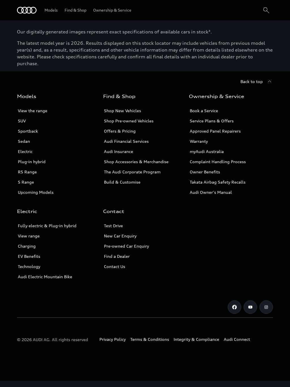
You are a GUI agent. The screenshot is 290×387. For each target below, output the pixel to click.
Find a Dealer (117, 256)
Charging (27, 246)
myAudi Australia (207, 151)
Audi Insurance (118, 151)
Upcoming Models (36, 192)
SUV (22, 120)
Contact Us (114, 266)
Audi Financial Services (126, 141)
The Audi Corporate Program (132, 171)
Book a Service (204, 110)
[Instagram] (266, 307)
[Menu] (27, 10)
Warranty (199, 141)
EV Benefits (29, 256)
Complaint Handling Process (218, 161)
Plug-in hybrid (32, 161)
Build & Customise (122, 182)
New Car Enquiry (120, 235)
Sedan (24, 141)
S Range (26, 182)
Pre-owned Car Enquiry (126, 246)
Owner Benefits (205, 171)
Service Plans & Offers (212, 120)
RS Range (27, 171)
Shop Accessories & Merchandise (136, 161)
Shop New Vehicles (122, 110)
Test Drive (113, 225)
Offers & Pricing (120, 131)
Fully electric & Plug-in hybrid (47, 225)
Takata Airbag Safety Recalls (218, 182)
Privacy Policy (112, 339)
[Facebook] (234, 307)
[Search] (266, 10)
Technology (29, 266)
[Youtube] (250, 307)
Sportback (28, 131)
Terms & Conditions (149, 339)
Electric (25, 151)
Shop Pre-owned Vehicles (128, 120)
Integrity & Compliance (196, 339)
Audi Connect (237, 339)
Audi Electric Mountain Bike (45, 276)
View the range (32, 110)
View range (29, 235)
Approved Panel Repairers (215, 131)
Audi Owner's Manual (211, 192)
